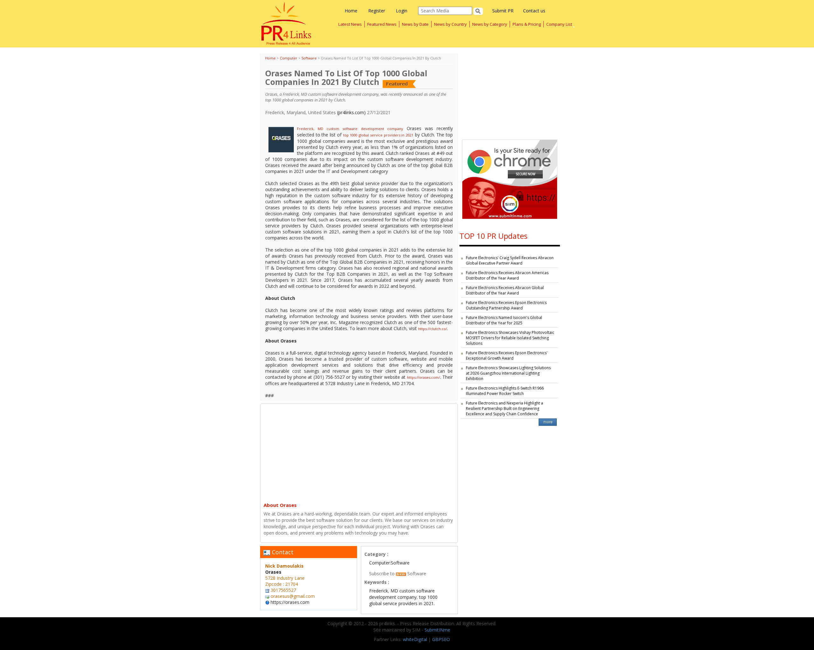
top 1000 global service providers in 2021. (403, 600)
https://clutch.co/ (432, 328)
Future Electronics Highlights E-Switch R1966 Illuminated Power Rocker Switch (505, 390)
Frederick (378, 591)
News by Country (450, 24)
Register (376, 11)
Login (401, 11)
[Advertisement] (359, 451)
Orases (273, 572)
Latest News (350, 24)
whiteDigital (415, 639)
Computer (288, 58)
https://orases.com (290, 602)
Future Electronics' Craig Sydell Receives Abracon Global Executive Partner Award (510, 260)
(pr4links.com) (351, 112)
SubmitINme (437, 630)
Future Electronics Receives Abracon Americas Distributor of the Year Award (507, 275)
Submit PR (503, 11)
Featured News (382, 24)
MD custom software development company (402, 594)
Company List (559, 24)
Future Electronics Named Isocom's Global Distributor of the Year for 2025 (504, 320)
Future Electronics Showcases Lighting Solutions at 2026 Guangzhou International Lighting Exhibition (508, 373)
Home (351, 11)
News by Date (415, 24)
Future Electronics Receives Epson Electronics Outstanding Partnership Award (506, 305)
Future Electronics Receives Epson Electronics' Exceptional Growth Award (507, 355)
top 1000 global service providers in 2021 (378, 135)
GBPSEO (441, 639)
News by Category (489, 24)
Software (309, 58)
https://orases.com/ (423, 377)
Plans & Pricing (527, 24)
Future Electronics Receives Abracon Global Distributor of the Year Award (505, 290)
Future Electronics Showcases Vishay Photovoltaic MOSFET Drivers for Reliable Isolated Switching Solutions (510, 338)
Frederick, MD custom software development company (350, 128)
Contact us (534, 11)
